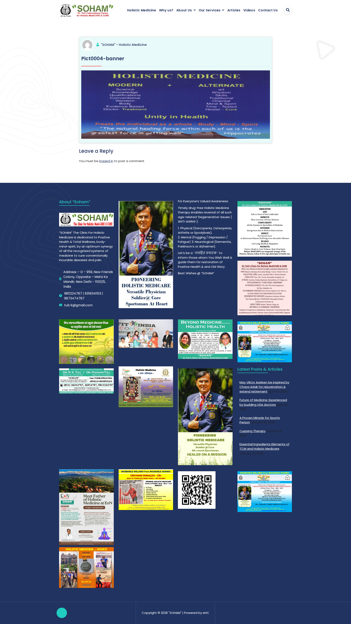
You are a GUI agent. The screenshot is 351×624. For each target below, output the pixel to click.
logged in (106, 161)
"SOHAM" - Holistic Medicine (124, 44)
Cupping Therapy (252, 431)
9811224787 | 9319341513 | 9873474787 (83, 296)
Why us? (166, 10)
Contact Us (268, 10)
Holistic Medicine (141, 10)
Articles (233, 10)
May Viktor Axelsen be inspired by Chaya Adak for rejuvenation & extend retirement (264, 387)
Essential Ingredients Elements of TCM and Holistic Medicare (264, 446)
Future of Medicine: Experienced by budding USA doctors (263, 402)
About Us (184, 10)
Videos (249, 10)
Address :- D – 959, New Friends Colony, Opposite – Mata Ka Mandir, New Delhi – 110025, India (88, 279)
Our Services (210, 10)
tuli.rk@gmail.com (78, 305)
